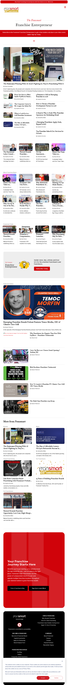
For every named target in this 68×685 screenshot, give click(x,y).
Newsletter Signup (48, 645)
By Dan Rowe (23, 239)
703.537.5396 (19, 619)
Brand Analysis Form (19, 642)
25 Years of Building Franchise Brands (50, 478)
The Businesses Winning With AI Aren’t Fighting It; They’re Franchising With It (33, 84)
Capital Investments (19, 638)
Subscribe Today (42, 269)
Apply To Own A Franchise (48, 625)
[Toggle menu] (65, 7)
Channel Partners (48, 642)
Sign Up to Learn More (39, 588)
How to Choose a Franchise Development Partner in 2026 (46, 105)
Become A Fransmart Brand (19, 636)
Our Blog (19, 652)
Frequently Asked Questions (19, 656)
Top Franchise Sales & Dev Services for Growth (49, 132)
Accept (43, 678)
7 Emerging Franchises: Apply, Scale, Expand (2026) (49, 123)
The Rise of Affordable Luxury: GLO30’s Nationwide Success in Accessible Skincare (47, 448)
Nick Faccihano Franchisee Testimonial (43, 367)
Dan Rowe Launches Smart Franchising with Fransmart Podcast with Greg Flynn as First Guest (16, 480)
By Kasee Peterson (8, 327)
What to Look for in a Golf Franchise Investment (23, 114)
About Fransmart (48, 636)
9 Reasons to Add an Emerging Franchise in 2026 (47, 96)
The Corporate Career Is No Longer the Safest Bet (22, 105)
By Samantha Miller (19, 117)
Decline (56, 678)
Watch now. (50, 1)
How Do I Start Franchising (48, 620)
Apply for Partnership (19, 640)
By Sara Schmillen (8, 86)
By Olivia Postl (33, 337)
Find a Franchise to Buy (18, 588)
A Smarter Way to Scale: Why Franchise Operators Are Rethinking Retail (50, 114)
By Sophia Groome (19, 108)
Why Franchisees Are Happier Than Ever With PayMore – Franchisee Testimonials (45, 334)
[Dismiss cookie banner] (62, 661)
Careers (48, 638)
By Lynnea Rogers (19, 99)
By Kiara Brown (56, 156)
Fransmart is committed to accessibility (19, 629)
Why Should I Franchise (48, 618)
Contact (48, 640)
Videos (19, 654)
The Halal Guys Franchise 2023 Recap (42, 401)
